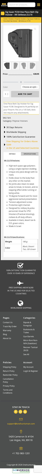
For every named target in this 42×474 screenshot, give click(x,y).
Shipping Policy (9, 367)
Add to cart (25, 94)
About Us (7, 338)
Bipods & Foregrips (27, 324)
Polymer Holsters (20, 19)
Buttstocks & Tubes (29, 331)
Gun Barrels (28, 336)
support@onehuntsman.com (21, 423)
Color (5, 87)
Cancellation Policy (8, 380)
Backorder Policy (10, 375)
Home (5, 19)
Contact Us (7, 322)
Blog (5, 334)
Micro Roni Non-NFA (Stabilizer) (30, 342)
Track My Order (10, 326)
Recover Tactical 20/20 (30, 349)
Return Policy (8, 371)
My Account (28, 367)
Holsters (11, 19)
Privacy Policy (9, 386)
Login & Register (30, 371)
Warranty (7, 330)
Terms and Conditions (7, 391)
